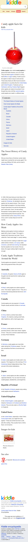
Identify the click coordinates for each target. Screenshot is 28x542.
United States (23, 83)
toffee (5, 76)
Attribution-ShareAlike (17, 504)
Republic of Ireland (10, 389)
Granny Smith (17, 274)
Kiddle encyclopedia (15, 501)
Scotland (16, 403)
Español (23, 11)
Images (8, 11)
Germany (5, 344)
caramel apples (20, 91)
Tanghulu (3, 317)
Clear (22, 6)
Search (25, 6)
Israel (4, 360)
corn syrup (17, 243)
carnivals (22, 305)
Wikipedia (3, 533)
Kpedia (18, 11)
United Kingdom (8, 85)
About (13, 536)
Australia (5, 274)
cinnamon (4, 245)
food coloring (15, 245)
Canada (22, 303)
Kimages (13, 11)
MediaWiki (3, 535)
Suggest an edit (20, 518)
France (4, 328)
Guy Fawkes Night (15, 87)
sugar (10, 76)
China (4, 315)
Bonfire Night (22, 405)
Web (4, 11)
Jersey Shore (17, 216)
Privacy (19, 536)
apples (12, 74)
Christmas (9, 201)
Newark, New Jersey (7, 164)
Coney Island (5, 418)
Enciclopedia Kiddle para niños (16, 538)
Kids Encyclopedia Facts (7, 29)
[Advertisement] (14, 17)
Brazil (4, 287)
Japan (4, 375)
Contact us (4, 538)
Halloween (4, 87)
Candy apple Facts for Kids (8, 510)
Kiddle (2, 536)
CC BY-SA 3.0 (17, 529)
